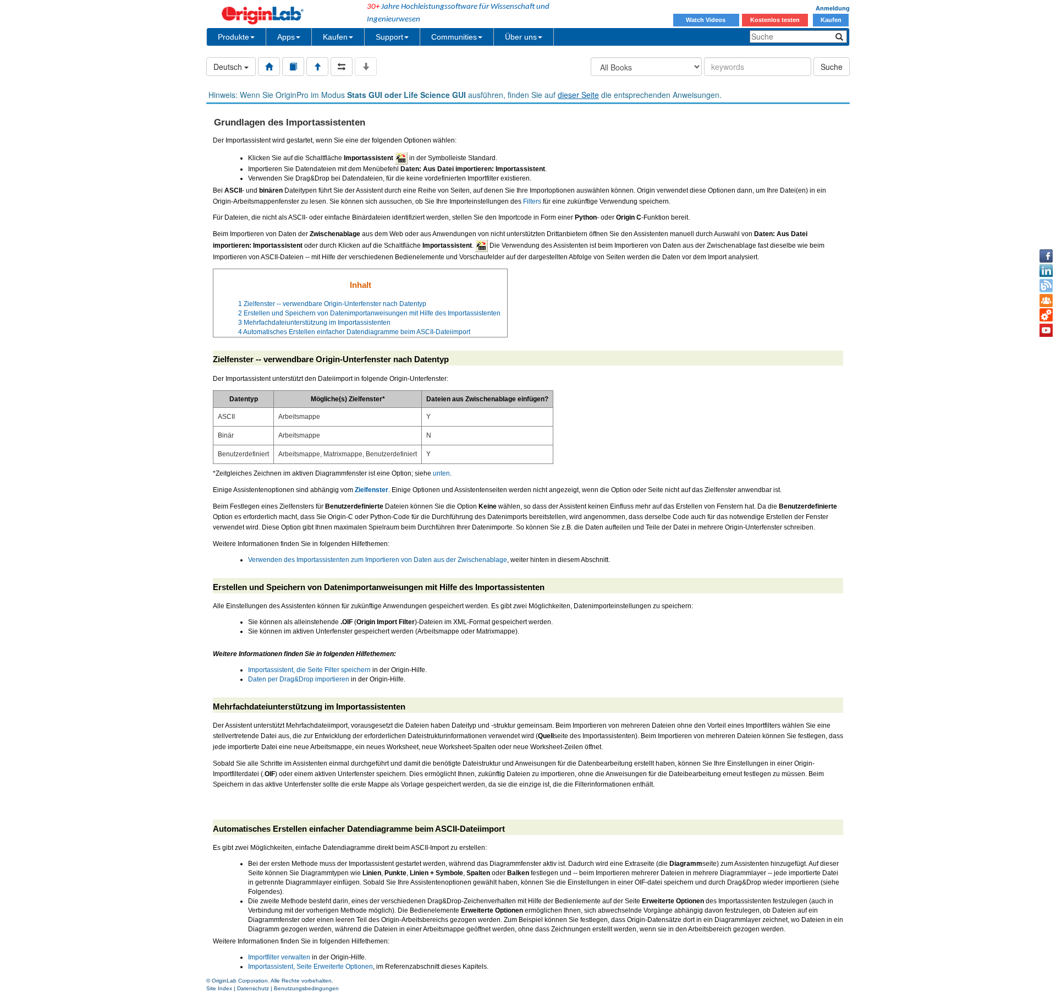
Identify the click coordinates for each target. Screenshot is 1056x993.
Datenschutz (253, 988)
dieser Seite (578, 94)
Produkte (233, 36)
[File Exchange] (1046, 315)
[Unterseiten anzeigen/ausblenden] (366, 66)
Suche (832, 66)
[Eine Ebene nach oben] (317, 66)
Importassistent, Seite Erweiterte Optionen (310, 966)
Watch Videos (706, 20)
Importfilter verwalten (279, 957)
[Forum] (1046, 300)
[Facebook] (1046, 256)
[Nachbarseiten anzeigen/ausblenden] (342, 66)
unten (441, 473)
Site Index (219, 988)
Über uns (521, 36)
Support (389, 36)
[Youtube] (1046, 330)
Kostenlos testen (775, 20)
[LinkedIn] (1046, 271)
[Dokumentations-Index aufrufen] (269, 66)
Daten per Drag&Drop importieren (298, 679)
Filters (532, 201)
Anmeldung (833, 8)
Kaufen (831, 20)
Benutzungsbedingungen (306, 988)
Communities (454, 36)
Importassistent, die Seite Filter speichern (309, 670)
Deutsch (228, 66)
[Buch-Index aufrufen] (293, 66)
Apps (286, 36)
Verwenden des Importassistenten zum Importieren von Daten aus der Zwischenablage (377, 560)
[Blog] (1046, 286)
